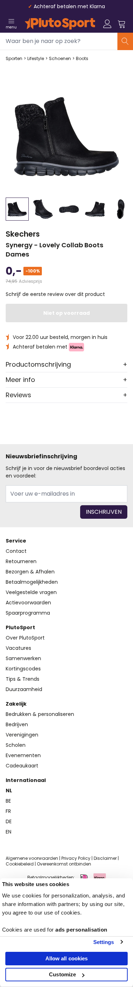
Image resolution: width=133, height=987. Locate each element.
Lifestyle (35, 58)
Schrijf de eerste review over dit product (55, 294)
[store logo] (60, 23)
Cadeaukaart (22, 765)
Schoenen (60, 58)
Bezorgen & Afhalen (30, 571)
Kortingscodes (23, 668)
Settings (103, 942)
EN (8, 831)
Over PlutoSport (25, 637)
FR (8, 811)
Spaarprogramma (28, 612)
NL (9, 790)
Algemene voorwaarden (32, 858)
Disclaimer (105, 858)
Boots (82, 58)
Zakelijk (16, 703)
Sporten (14, 58)
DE (9, 821)
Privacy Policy (75, 858)
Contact (16, 551)
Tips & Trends (22, 679)
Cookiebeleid (20, 864)
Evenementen (23, 755)
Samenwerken (23, 658)
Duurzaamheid (24, 689)
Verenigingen (22, 734)
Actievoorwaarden (28, 602)
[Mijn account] (107, 24)
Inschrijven (104, 512)
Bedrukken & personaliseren (40, 714)
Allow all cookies (66, 958)
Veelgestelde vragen (31, 592)
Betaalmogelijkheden (32, 582)
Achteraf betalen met (41, 346)
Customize (62, 974)
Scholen (16, 745)
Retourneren (21, 561)
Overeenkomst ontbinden (64, 864)
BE (8, 800)
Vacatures (18, 648)
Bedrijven (17, 724)
